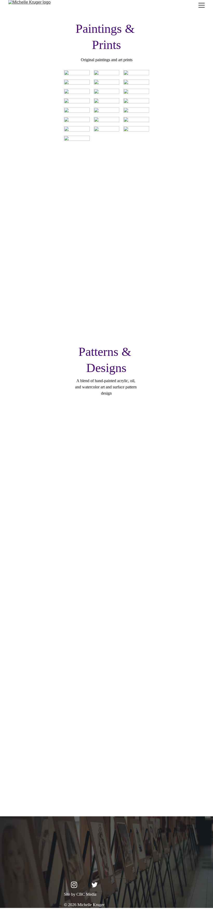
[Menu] (201, 5)
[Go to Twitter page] (94, 885)
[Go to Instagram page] (74, 885)
